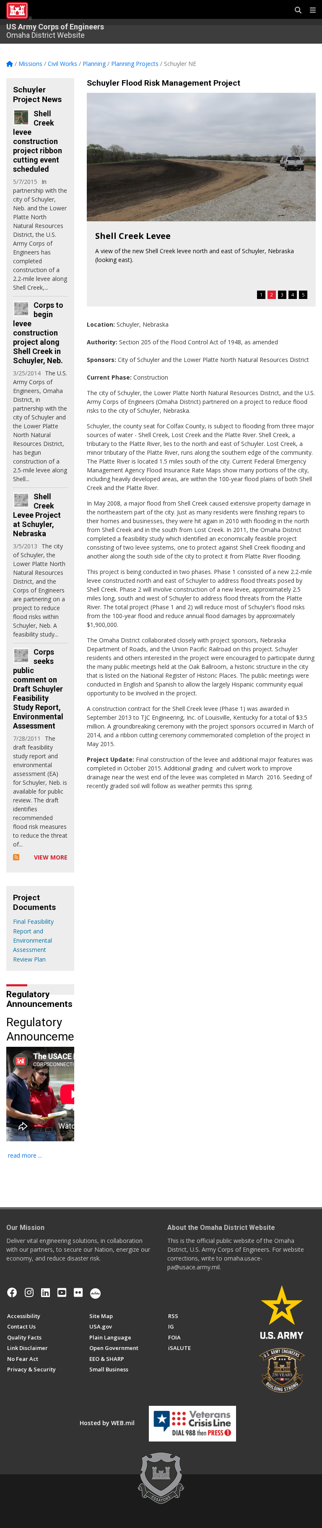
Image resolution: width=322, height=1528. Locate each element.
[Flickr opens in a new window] (78, 1292)
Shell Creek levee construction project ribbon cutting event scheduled (37, 141)
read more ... (25, 1155)
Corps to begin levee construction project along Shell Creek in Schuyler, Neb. (38, 333)
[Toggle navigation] (309, 10)
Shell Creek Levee (133, 235)
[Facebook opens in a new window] (12, 1292)
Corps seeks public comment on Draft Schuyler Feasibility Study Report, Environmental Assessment (38, 688)
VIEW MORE (51, 857)
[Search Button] (295, 10)
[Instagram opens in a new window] (29, 1292)
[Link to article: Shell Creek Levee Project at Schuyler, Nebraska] (21, 500)
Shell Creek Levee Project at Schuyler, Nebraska (37, 515)
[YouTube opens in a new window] (61, 1292)
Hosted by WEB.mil (107, 1423)
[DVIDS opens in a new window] (95, 1292)
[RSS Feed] (16, 857)
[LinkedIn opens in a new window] (45, 1292)
